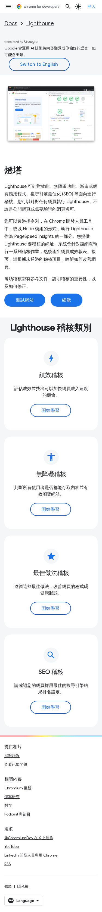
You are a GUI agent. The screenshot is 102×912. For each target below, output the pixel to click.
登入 (91, 6)
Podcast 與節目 (17, 814)
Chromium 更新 (17, 788)
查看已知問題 (15, 764)
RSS (7, 863)
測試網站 (25, 300)
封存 (8, 805)
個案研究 (12, 796)
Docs (10, 23)
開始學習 (51, 410)
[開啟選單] (8, 6)
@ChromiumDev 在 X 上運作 (28, 837)
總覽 (66, 300)
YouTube (11, 846)
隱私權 (23, 886)
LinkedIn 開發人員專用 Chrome (30, 855)
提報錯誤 (12, 755)
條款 (8, 886)
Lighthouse (40, 23)
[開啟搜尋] (68, 6)
